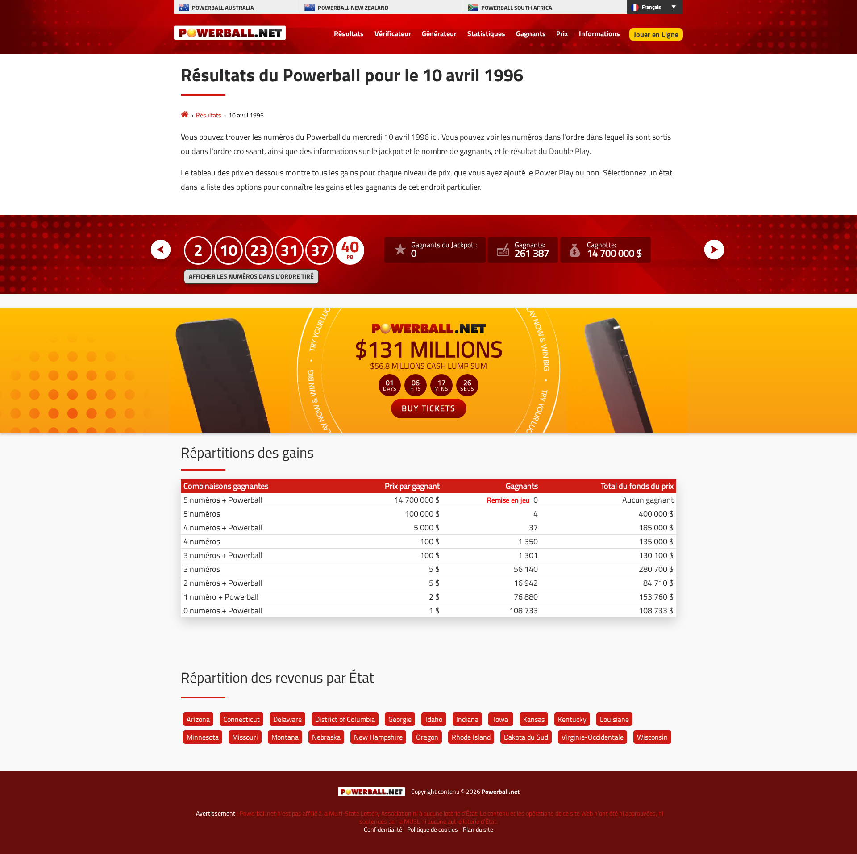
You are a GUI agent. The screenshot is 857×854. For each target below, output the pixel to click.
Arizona (198, 719)
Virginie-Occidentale (593, 737)
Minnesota (203, 737)
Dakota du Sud (526, 737)
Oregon (427, 737)
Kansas (534, 719)
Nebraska (326, 737)
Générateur (439, 33)
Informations (599, 33)
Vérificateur (392, 33)
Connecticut (241, 719)
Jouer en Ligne (656, 34)
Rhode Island (471, 737)
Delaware (287, 719)
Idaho (434, 719)
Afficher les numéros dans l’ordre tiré (251, 276)
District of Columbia (345, 719)
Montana (285, 737)
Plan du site (478, 829)
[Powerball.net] (230, 32)
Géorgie (400, 719)
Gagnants (531, 33)
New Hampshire (378, 737)
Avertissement (215, 813)
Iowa (501, 719)
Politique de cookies (432, 829)
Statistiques (486, 33)
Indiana (467, 719)
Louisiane (614, 719)
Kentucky (572, 719)
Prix (562, 33)
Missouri (245, 737)
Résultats (349, 33)
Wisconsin (652, 737)
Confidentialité (383, 829)
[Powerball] (185, 115)
